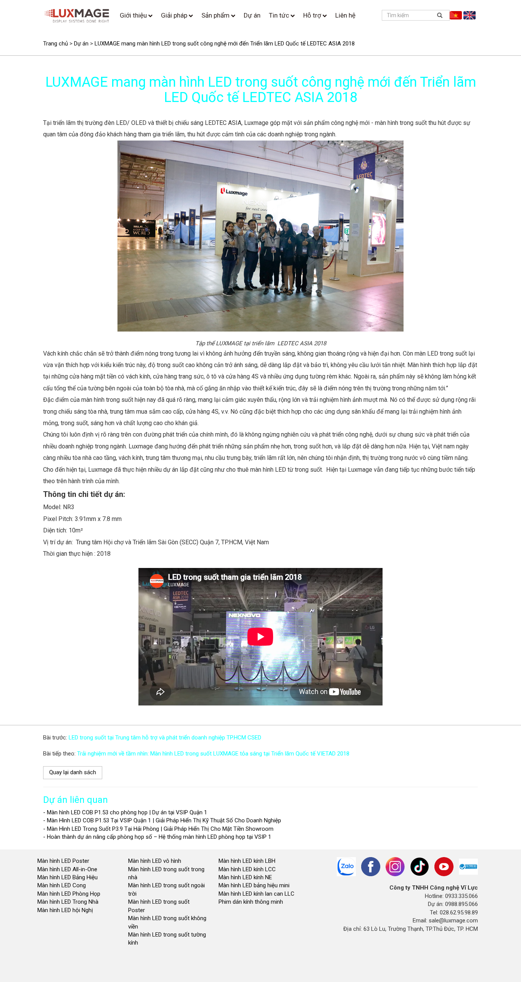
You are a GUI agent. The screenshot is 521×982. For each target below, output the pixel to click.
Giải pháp (175, 15)
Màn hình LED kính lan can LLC (256, 893)
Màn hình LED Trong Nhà (67, 901)
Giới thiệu (134, 15)
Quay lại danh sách (72, 772)
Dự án (252, 15)
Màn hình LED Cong (61, 885)
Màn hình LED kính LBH (247, 860)
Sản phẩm (216, 15)
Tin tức (280, 15)
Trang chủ (55, 43)
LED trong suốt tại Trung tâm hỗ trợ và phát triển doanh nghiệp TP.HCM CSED (165, 737)
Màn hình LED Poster (64, 860)
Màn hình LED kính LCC (247, 869)
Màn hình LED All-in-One (67, 869)
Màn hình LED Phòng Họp (68, 893)
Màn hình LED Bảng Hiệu (67, 877)
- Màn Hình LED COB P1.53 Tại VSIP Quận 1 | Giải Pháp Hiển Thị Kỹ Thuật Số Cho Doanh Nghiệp (162, 820)
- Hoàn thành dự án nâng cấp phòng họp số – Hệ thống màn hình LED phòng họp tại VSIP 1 (157, 836)
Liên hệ (345, 15)
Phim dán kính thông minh (251, 901)
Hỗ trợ (313, 15)
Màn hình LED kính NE (245, 877)
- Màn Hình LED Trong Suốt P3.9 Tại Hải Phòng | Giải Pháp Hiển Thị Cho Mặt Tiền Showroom (158, 828)
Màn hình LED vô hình (155, 860)
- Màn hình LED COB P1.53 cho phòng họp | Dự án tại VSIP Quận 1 (125, 812)
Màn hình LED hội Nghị (66, 910)
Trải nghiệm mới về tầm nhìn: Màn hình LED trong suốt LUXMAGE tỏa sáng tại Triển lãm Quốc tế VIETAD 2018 (213, 753)
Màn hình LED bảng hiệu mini (254, 885)
